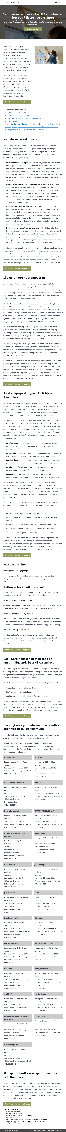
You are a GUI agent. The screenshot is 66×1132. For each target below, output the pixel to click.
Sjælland (45, 1089)
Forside (30, 1130)
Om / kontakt (37, 1130)
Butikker (44, 1130)
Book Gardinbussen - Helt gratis (17, 102)
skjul (24, 109)
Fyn (33, 1089)
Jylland (25, 1089)
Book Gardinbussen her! (33, 29)
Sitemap (53, 1130)
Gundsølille (41, 704)
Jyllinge (13, 704)
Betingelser (60, 1130)
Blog (49, 1130)
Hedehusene (22, 704)
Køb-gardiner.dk (12, 2)
